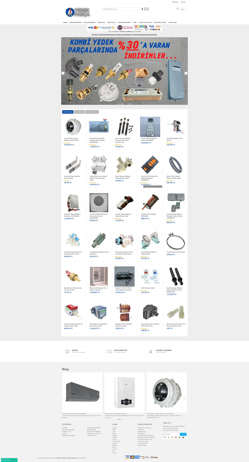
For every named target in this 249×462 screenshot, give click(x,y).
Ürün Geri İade (142, 443)
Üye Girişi (175, 2)
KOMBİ (65, 22)
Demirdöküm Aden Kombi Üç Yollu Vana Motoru (150, 325)
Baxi (114, 447)
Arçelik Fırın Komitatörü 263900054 (148, 215)
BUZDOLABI (101, 22)
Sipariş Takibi (142, 445)
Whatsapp (6, 460)
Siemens (115, 435)
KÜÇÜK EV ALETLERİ (145, 22)
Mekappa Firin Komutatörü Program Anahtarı (123, 325)
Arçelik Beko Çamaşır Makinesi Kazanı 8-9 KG (71, 139)
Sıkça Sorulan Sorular (145, 428)
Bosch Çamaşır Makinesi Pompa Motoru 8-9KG (122, 177)
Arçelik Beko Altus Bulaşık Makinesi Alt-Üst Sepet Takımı (98, 178)
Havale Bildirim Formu (145, 439)
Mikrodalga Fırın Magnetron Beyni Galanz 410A (98, 325)
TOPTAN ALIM (173, 22)
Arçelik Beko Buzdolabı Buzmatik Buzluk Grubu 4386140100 (97, 140)
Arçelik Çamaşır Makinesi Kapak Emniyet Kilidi (123, 215)
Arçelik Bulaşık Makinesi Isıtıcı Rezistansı (99, 253)
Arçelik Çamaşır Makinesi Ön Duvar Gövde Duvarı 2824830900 (99, 216)
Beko (114, 430)
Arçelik (115, 428)
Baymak (115, 445)
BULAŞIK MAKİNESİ (89, 22)
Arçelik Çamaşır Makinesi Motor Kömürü (72, 177)
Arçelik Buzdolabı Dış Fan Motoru (175, 139)
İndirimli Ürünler (92, 112)
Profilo (115, 437)
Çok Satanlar (68, 112)
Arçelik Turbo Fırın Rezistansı (176, 252)
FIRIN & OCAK (111, 22)
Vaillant (115, 443)
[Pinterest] (176, 437)
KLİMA (135, 22)
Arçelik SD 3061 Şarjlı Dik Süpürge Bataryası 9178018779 (149, 178)
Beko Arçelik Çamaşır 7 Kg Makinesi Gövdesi (98, 289)
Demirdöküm (116, 441)
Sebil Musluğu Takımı (148, 288)
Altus (114, 432)
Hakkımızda (141, 432)
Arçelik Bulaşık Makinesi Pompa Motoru (148, 253)
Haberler (141, 430)
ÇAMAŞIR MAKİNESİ (75, 22)
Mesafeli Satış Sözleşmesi (146, 435)
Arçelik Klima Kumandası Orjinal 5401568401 (149, 139)
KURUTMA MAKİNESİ (124, 22)
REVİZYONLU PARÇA (160, 22)
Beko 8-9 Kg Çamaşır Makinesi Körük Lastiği (174, 177)
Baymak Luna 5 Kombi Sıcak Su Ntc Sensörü (73, 289)
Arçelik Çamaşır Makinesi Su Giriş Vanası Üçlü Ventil (73, 253)
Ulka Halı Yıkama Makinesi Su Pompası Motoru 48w (73, 325)
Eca (114, 451)
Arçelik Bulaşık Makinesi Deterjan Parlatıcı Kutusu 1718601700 (175, 216)
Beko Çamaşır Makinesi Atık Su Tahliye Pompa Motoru (124, 253)
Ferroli (115, 453)
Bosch (114, 434)
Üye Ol (183, 2)
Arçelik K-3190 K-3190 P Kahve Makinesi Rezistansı (123, 289)
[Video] (183, 437)
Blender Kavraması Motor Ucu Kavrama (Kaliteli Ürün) (176, 325)
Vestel (114, 439)
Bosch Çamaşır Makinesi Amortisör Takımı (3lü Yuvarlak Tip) (122, 140)
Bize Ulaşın (141, 434)
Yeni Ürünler (79, 112)
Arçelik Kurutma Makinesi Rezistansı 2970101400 (72, 215)
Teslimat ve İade (143, 441)
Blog (65, 369)
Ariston (115, 449)
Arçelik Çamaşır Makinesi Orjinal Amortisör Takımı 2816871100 (174, 290)
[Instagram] (172, 437)
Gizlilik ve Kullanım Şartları (146, 437)
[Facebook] (164, 437)
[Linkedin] (179, 437)
